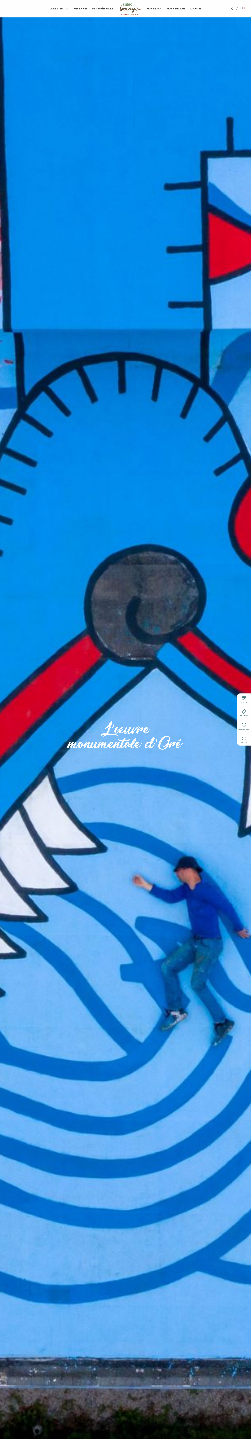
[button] (237, 8)
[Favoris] (233, 8)
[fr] (243, 8)
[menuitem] (59, 8)
